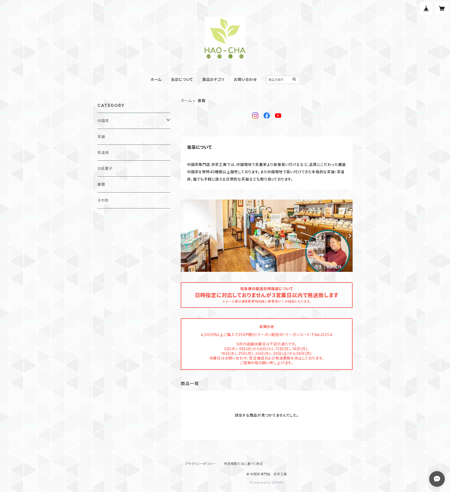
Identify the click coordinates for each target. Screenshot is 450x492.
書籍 (101, 184)
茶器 (101, 136)
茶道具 (103, 152)
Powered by (261, 482)
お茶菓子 (105, 168)
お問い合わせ (245, 79)
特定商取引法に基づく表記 (243, 464)
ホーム (156, 79)
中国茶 (103, 120)
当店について (182, 79)
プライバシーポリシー (200, 464)
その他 (102, 200)
